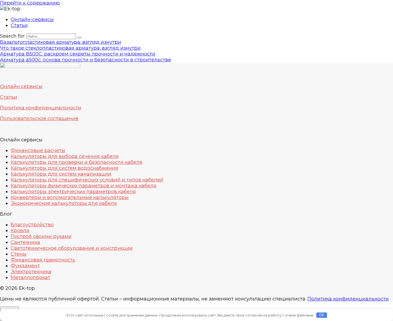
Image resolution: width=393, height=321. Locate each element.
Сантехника (25, 242)
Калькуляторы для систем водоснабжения (64, 168)
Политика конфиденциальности (40, 108)
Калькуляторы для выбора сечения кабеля (65, 156)
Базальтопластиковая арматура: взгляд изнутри (60, 42)
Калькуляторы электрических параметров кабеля (73, 192)
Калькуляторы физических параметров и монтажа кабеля (83, 186)
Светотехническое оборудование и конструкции (72, 248)
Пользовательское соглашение (39, 118)
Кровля (20, 230)
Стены (18, 254)
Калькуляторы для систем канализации (61, 174)
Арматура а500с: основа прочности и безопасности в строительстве (85, 60)
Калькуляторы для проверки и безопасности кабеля (76, 162)
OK (321, 315)
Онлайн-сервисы (32, 19)
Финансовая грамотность (43, 260)
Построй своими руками (41, 236)
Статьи (19, 25)
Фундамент (25, 266)
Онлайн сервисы (21, 86)
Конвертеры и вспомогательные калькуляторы (70, 197)
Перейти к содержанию (30, 3)
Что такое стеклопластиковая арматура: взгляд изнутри (70, 48)
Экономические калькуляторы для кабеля (64, 203)
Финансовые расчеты (38, 150)
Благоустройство (32, 225)
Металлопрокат (30, 277)
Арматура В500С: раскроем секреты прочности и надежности (77, 54)
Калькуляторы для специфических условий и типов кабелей (87, 180)
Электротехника (31, 272)
